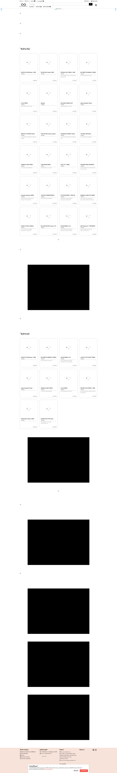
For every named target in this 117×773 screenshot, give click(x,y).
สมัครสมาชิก (95, 1)
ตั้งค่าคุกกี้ (76, 771)
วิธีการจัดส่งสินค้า (24, 753)
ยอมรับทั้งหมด (84, 771)
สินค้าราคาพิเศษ (46, 7)
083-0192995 (65, 758)
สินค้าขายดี (38, 7)
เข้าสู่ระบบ (87, 1)
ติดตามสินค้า (40, 1)
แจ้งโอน (32, 1)
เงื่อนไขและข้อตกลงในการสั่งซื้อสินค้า (28, 751)
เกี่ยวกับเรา (27, 1)
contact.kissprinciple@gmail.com (69, 760)
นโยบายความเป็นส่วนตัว (48, 769)
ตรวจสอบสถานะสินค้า (25, 756)
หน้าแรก (21, 1)
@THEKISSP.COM (47, 753)
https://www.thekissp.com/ (65, 751)
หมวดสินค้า (31, 7)
